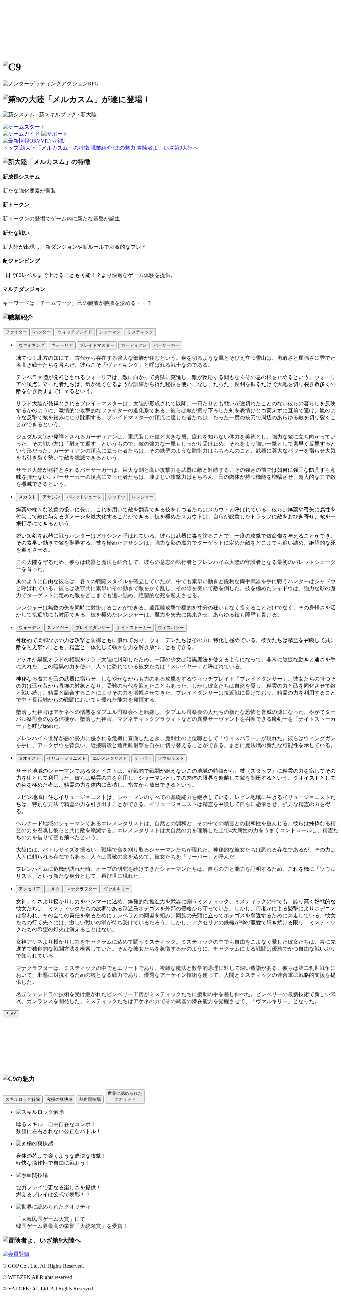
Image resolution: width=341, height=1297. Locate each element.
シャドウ (116, 496)
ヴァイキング (32, 345)
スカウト (27, 496)
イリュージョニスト (66, 758)
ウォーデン (29, 627)
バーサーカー (166, 345)
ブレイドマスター (97, 345)
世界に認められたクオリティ (125, 1096)
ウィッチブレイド (75, 331)
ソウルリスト (171, 758)
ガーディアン (134, 345)
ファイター (16, 331)
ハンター (42, 331)
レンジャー (143, 496)
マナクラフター (82, 888)
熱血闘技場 (90, 1099)
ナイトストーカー (134, 627)
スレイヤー (58, 627)
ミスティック (140, 331)
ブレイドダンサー (92, 627)
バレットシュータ (84, 496)
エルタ (53, 888)
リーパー (142, 758)
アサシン (51, 496)
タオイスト (29, 758)
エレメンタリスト (110, 758)
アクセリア (29, 888)
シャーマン (110, 331)
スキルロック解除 (22, 1099)
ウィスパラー (171, 627)
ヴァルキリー (117, 888)
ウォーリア (62, 345)
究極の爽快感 (60, 1099)
